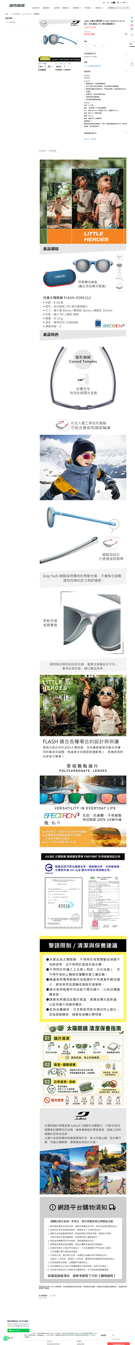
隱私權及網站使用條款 (53, 1344)
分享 (87, 139)
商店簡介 (49, 1341)
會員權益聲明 (80, 1344)
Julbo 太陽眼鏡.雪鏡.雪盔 (92, 66)
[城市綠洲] (17, 5)
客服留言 (79, 1341)
